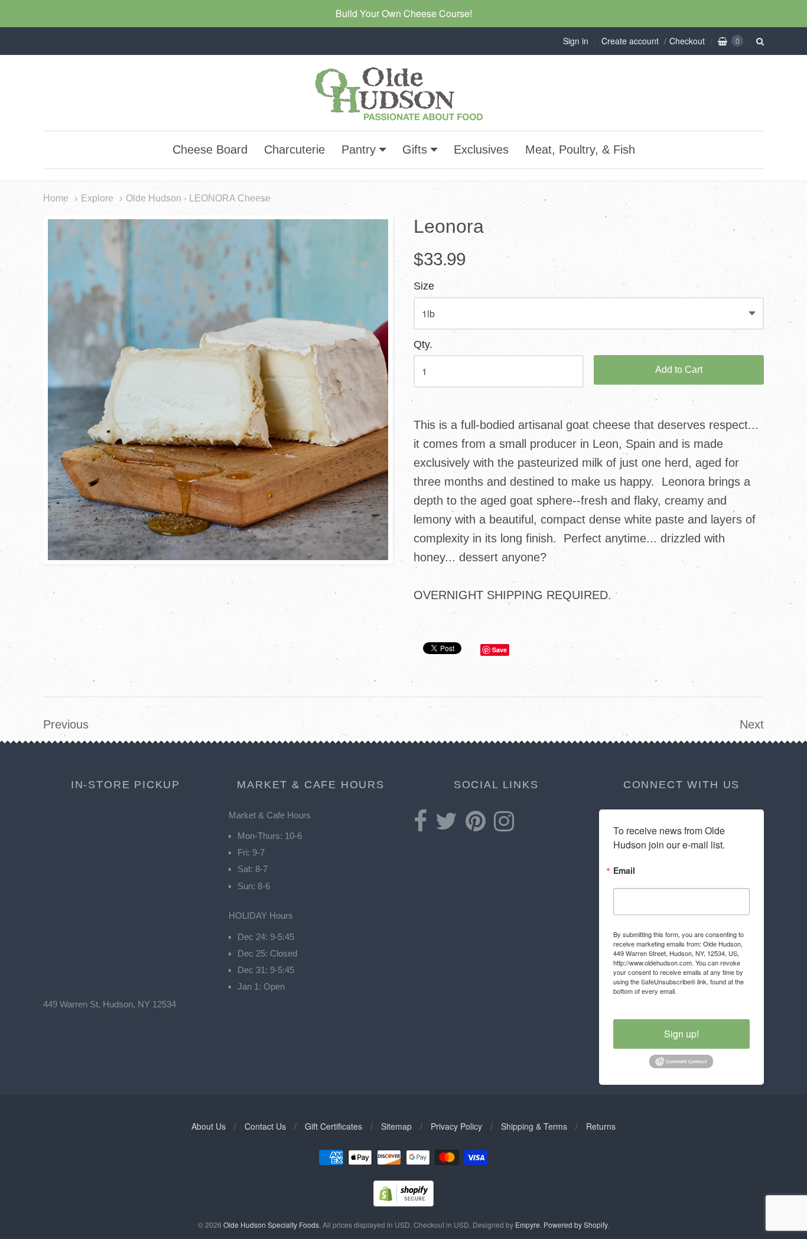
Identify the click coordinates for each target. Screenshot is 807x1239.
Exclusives (481, 149)
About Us (208, 1126)
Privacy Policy (456, 1126)
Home (56, 198)
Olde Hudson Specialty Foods (271, 1225)
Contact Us (265, 1126)
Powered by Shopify (575, 1225)
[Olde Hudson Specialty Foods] (403, 120)
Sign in (575, 41)
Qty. (423, 344)
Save (499, 649)
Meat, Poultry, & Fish (580, 149)
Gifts (414, 149)
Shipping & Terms (534, 1126)
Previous (66, 724)
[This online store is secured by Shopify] (403, 1202)
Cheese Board (210, 149)
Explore (97, 198)
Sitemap (396, 1126)
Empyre (527, 1225)
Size (424, 286)
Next (752, 724)
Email (624, 871)
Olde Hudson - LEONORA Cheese (198, 198)
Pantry (358, 149)
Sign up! (681, 1033)
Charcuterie (294, 149)
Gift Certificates (333, 1126)
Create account (630, 41)
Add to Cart (678, 370)
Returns (601, 1126)
